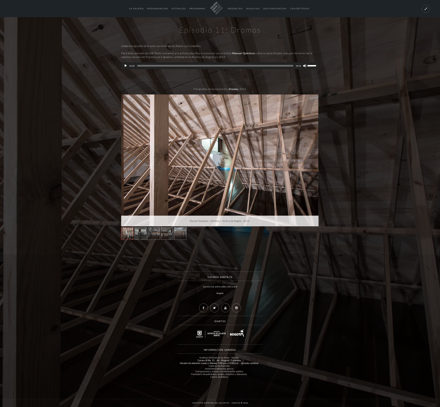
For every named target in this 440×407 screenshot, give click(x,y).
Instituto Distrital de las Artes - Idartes (219, 357)
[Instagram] (236, 308)
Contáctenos (299, 8)
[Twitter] (214, 308)
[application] (220, 65)
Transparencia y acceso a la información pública (219, 371)
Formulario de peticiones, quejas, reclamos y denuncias (219, 374)
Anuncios (253, 8)
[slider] (312, 65)
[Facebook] (203, 308)
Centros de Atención (219, 365)
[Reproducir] (125, 65)
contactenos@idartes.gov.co (219, 368)
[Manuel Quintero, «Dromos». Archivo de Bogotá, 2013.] (219, 160)
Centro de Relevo (219, 377)
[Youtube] (225, 308)
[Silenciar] (304, 65)
